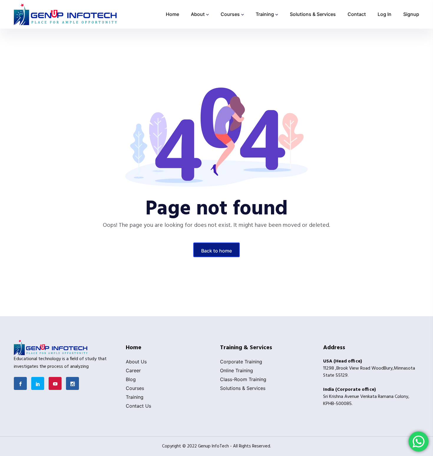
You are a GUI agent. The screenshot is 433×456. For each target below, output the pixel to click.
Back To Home (216, 251)
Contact (357, 14)
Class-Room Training (243, 379)
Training (265, 14)
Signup (411, 14)
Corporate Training (241, 362)
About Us (136, 362)
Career (133, 370)
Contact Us (138, 406)
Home (172, 14)
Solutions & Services (313, 14)
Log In (384, 14)
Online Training (236, 370)
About (198, 14)
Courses (230, 14)
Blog (131, 379)
